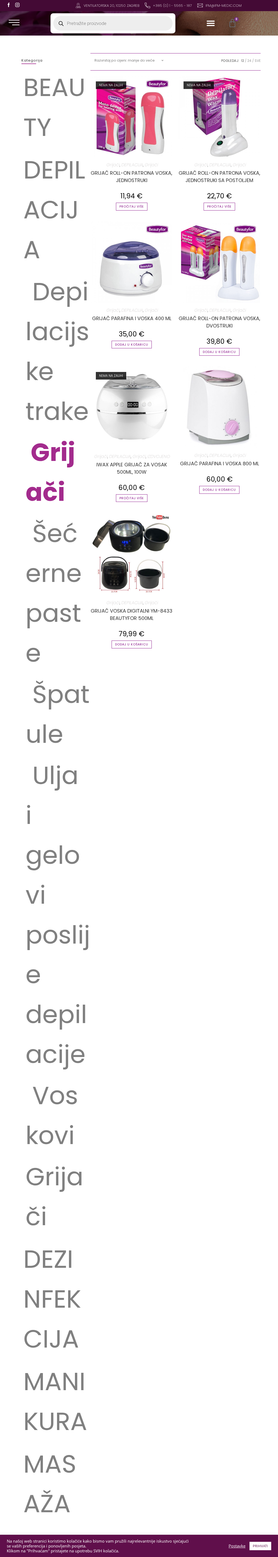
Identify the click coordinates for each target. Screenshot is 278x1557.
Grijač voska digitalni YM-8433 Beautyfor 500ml (131, 614)
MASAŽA (49, 1484)
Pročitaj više (131, 206)
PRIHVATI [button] (260, 1545)
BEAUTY (54, 107)
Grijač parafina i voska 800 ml (219, 463)
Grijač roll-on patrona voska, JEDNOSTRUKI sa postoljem (219, 177)
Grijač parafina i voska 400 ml (131, 318)
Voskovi (52, 1115)
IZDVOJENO (158, 456)
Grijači (50, 472)
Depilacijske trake (57, 351)
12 (242, 60)
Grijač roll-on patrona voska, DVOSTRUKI (219, 322)
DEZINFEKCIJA (52, 1299)
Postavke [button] (237, 1545)
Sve (258, 60)
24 (249, 60)
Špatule (58, 714)
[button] (210, 23)
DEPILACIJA (54, 209)
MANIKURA (55, 1401)
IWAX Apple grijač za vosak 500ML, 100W (131, 468)
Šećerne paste (54, 593)
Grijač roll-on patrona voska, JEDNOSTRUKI (131, 177)
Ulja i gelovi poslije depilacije (58, 915)
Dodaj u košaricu (131, 344)
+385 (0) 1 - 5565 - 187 (172, 5)
